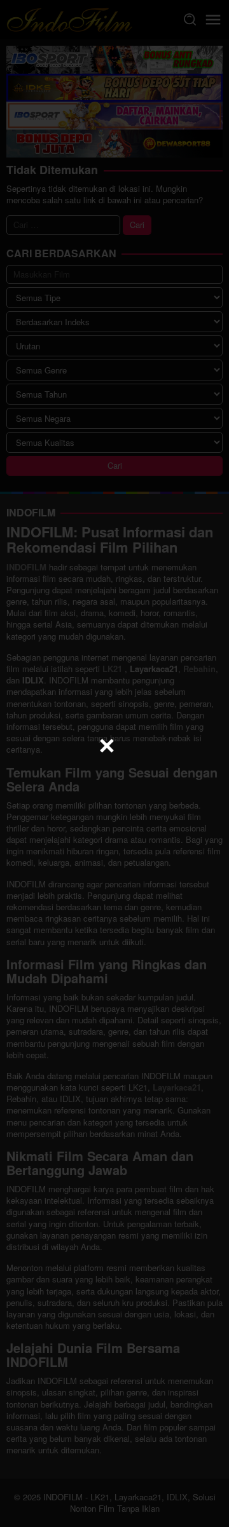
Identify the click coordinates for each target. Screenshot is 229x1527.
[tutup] (106, 745)
